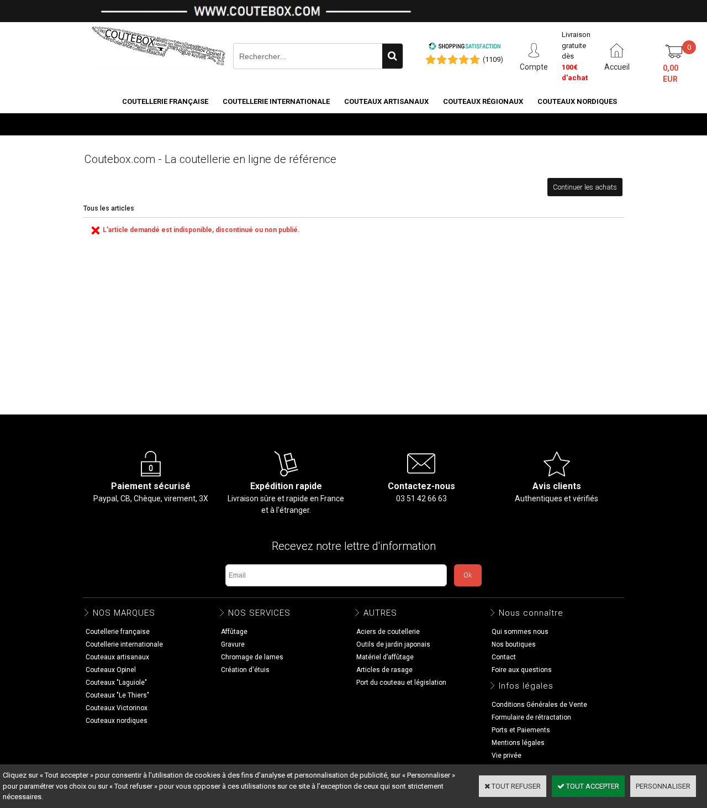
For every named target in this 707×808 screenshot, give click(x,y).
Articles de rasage (384, 670)
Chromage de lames (252, 657)
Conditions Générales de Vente (539, 705)
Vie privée (506, 755)
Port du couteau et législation (401, 682)
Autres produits (514, 123)
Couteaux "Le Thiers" (117, 695)
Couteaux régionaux (483, 101)
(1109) (493, 59)
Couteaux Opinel (111, 670)
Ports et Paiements (521, 730)
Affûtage (234, 632)
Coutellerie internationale (276, 101)
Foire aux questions (522, 670)
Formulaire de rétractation (531, 717)
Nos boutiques (589, 123)
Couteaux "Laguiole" (116, 682)
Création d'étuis (245, 670)
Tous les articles (108, 208)
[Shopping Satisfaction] (464, 48)
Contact (504, 657)
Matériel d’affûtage (385, 657)
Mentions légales (518, 743)
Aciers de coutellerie (388, 632)
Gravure (233, 644)
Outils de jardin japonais (393, 644)
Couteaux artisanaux (386, 101)
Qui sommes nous (520, 632)
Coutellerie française (165, 101)
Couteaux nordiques (577, 101)
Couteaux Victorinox (116, 708)
